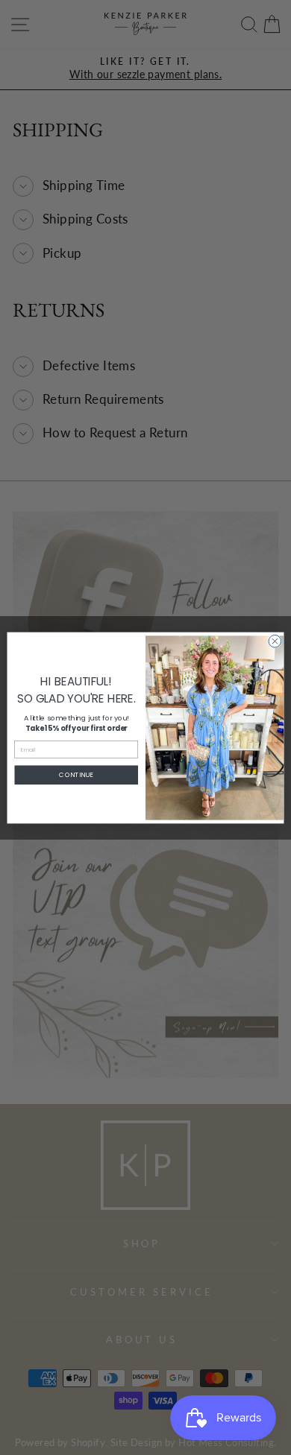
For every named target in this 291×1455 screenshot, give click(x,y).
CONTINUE (76, 774)
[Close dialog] (275, 641)
